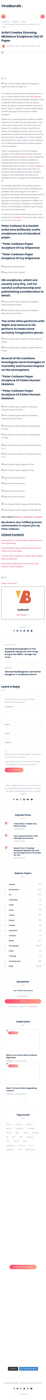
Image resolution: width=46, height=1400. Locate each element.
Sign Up (23, 1001)
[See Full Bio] (28, 615)
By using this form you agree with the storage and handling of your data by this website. (23, 763)
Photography (14, 946)
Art (10, 895)
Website (8, 742)
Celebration (13, 900)
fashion (16, 1141)
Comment (9, 707)
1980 (20, 1137)
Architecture (14, 890)
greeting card (10, 1145)
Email (7, 733)
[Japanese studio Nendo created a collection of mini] (23, 1277)
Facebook (38, 517)
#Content (19, 1124)
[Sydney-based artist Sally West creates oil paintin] (23, 1353)
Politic (11, 951)
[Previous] (21, 1099)
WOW (18, 46)
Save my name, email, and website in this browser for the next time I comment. (23, 755)
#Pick (17, 1133)
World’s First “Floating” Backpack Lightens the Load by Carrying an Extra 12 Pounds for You (27, 851)
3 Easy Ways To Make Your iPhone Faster (25, 825)
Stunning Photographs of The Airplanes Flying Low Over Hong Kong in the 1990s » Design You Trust (21, 653)
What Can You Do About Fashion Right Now (21, 1056)
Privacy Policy (33, 1006)
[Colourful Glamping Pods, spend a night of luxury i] (23, 1252)
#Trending (35, 1133)
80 (7, 1137)
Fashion (12, 925)
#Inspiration (19, 1128)
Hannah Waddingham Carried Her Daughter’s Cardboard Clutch (23, 673)
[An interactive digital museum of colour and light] (23, 1201)
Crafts (11, 905)
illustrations (10, 1149)
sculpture (21, 157)
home (31, 1145)
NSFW (11, 941)
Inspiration (13, 930)
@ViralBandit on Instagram (23, 1267)
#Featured (29, 1124)
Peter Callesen (35, 97)
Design (11, 920)
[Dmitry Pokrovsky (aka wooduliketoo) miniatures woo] (23, 1327)
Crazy (11, 910)
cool (7, 1141)
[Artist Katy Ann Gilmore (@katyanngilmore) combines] (23, 1176)
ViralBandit (12, 6)
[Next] (25, 1099)
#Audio (8, 1124)
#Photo (8, 1133)
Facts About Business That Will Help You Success (26, 837)
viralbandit (10, 46)
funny (25, 1141)
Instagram (18, 217)
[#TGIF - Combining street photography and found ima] (23, 1302)
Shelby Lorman (30, 1149)
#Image (8, 1128)
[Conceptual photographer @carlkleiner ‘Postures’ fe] (23, 1226)
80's (13, 1137)
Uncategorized (15, 961)
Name (8, 724)
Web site (18, 517)
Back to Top (24, 1394)
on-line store (16, 220)
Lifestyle (12, 936)
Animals (12, 884)
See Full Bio (22, 615)
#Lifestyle (31, 1128)
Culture (12, 915)
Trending (12, 956)
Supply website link (9, 583)
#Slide (25, 1133)
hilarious (22, 1145)
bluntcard (30, 1137)
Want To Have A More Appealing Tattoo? (21, 1089)
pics (19, 1149)
